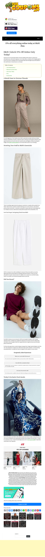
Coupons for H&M (22, 504)
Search (16, 533)
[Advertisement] (22, 548)
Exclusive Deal (9, 75)
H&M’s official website (13, 142)
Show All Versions (11, 32)
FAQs (8, 73)
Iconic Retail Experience (11, 67)
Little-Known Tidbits (10, 71)
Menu (38, 38)
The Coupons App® (31, 439)
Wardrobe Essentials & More (12, 69)
